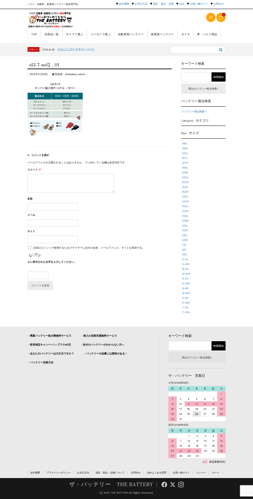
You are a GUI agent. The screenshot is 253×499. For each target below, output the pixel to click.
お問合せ (218, 3)
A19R (185, 148)
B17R (185, 162)
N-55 (185, 278)
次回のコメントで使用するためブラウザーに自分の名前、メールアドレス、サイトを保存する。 (89, 247)
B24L (185, 186)
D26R (185, 220)
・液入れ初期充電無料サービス (99, 335)
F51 (184, 244)
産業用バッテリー (162, 34)
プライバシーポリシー (58, 472)
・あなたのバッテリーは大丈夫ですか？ (50, 353)
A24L (185, 153)
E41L (185, 235)
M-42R (186, 273)
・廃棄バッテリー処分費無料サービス (49, 335)
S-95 (185, 297)
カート (215, 472)
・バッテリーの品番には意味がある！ (105, 353)
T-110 (185, 307)
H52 (184, 254)
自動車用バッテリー (131, 34)
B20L (185, 177)
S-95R (186, 302)
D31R (185, 230)
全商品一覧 (51, 34)
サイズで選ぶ (74, 34)
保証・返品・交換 (163, 3)
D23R (185, 211)
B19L (185, 167)
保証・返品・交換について (110, 472)
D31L (185, 225)
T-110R (186, 312)
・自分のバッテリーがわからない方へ (102, 344)
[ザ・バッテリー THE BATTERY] (50, 20)
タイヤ (185, 34)
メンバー (201, 472)
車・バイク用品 (207, 34)
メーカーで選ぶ (101, 34)
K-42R (186, 264)
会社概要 (124, 3)
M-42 (185, 268)
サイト (31, 231)
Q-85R (186, 293)
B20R (185, 182)
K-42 (185, 259)
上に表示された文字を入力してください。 (52, 261)
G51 (184, 249)
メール (31, 214)
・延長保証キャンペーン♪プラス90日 (49, 344)
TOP (34, 34)
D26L (185, 215)
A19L (185, 143)
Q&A (181, 3)
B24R (185, 191)
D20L (185, 196)
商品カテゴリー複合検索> (203, 88)
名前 (30, 198)
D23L (185, 206)
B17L (185, 158)
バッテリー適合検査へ (194, 111)
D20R (185, 201)
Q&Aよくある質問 (156, 472)
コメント (34, 169)
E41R (185, 239)
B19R (185, 172)
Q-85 (185, 288)
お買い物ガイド (199, 3)
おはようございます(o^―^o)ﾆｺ (75, 49)
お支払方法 (141, 3)
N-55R (186, 283)
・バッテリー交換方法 (40, 362)
